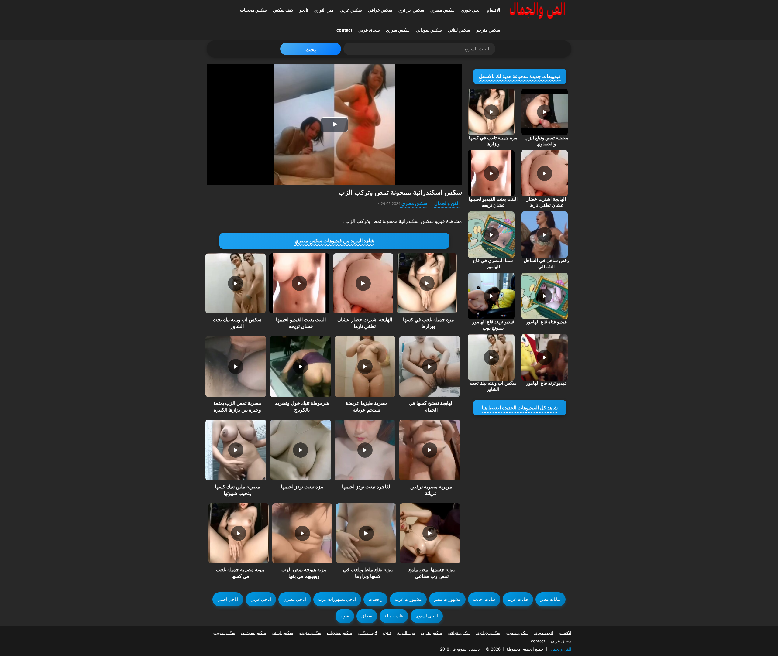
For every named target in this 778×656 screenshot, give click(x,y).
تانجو (304, 9)
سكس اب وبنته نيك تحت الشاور (493, 386)
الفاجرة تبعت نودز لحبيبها (366, 487)
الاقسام (493, 9)
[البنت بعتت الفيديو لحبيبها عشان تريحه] (299, 283)
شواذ (344, 615)
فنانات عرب (518, 599)
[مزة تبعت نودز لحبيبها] (300, 450)
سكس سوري (398, 29)
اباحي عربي (260, 599)
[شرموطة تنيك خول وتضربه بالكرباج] (300, 366)
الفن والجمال (447, 203)
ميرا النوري (324, 9)
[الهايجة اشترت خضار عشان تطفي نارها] (363, 283)
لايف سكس (283, 9)
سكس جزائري (411, 9)
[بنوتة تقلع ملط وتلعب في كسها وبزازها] (366, 533)
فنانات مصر (550, 599)
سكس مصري (442, 9)
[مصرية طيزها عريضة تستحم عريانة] (365, 366)
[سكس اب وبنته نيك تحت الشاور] (235, 283)
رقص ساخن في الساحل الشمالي (546, 263)
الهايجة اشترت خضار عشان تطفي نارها (546, 202)
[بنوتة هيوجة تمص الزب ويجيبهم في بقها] (302, 533)
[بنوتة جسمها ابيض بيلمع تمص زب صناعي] (430, 533)
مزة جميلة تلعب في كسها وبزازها (493, 141)
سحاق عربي (369, 29)
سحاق (366, 615)
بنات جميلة (393, 615)
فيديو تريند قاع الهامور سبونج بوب (493, 325)
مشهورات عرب (408, 599)
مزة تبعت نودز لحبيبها (302, 487)
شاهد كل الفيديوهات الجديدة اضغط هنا (520, 407)
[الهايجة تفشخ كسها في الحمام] (429, 366)
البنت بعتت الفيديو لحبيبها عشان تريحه (493, 202)
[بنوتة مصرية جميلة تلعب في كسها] (238, 533)
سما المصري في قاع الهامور (493, 263)
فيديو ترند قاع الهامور (546, 383)
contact (344, 29)
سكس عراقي (380, 9)
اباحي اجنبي (227, 599)
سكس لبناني (459, 29)
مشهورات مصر (447, 599)
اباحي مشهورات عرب (337, 599)
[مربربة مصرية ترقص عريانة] (429, 450)
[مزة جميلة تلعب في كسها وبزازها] (427, 283)
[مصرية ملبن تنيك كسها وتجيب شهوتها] (235, 450)
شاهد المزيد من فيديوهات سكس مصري (334, 240)
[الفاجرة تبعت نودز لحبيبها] (365, 450)
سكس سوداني (429, 29)
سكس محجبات (253, 9)
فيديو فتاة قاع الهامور (546, 322)
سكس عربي (351, 9)
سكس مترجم (488, 29)
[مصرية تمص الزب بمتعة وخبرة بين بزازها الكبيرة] (235, 366)
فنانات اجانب (484, 599)
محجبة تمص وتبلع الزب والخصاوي (546, 141)
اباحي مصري (294, 599)
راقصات (375, 599)
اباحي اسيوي (426, 615)
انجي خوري (471, 9)
